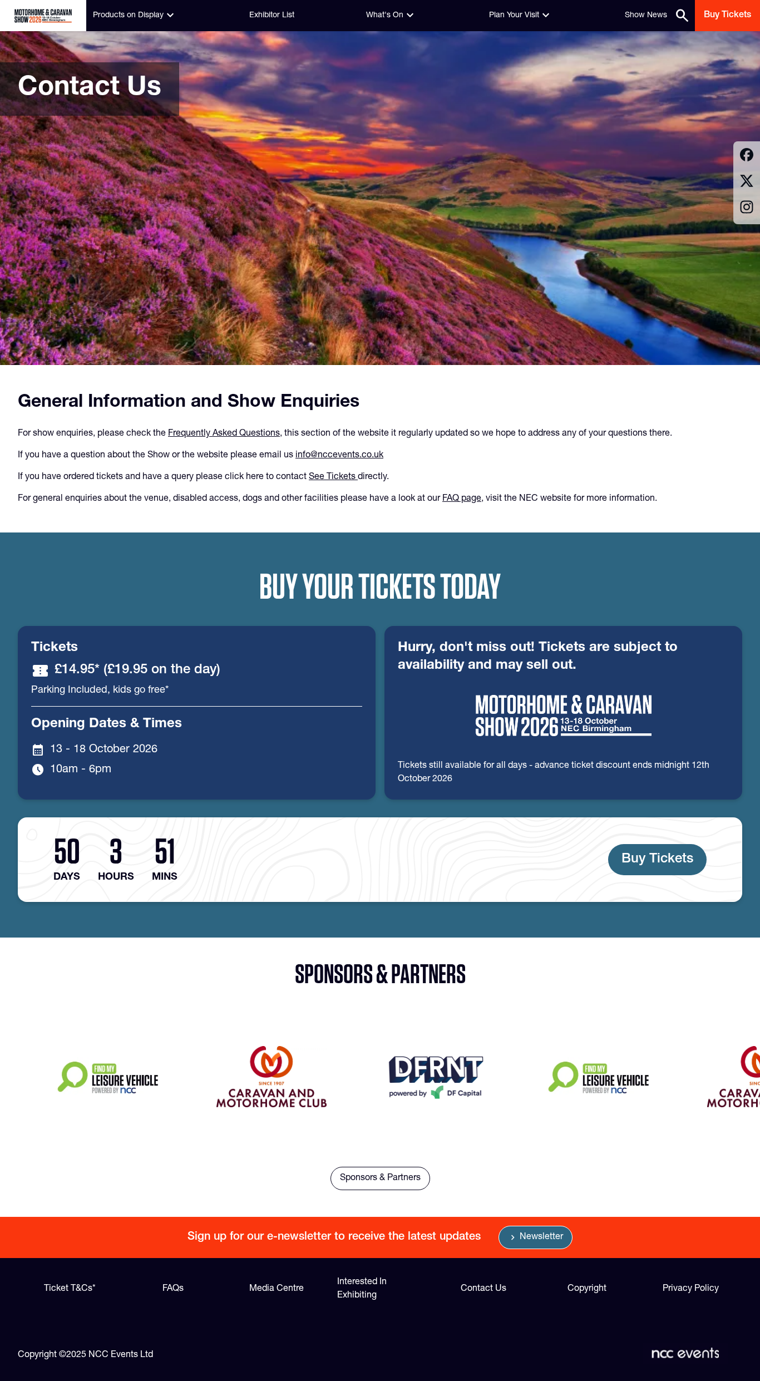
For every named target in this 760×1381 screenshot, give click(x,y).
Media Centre (276, 1289)
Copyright (586, 1289)
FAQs (173, 1289)
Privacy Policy (691, 1289)
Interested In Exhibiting (362, 1289)
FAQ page (461, 499)
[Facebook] (746, 156)
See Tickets (333, 477)
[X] (746, 182)
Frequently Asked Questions (224, 434)
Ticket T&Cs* (70, 1289)
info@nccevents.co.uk (339, 455)
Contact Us (483, 1289)
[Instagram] (746, 209)
